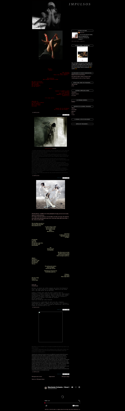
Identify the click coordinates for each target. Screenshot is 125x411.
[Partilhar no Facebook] (67, 115)
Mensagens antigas (65, 376)
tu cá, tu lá (74, 95)
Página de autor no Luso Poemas (78, 74)
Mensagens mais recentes (37, 376)
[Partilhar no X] (66, 115)
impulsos (82, 32)
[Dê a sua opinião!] (64, 115)
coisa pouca (74, 92)
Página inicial (52, 376)
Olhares (73, 108)
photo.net (73, 111)
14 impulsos (35, 371)
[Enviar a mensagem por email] (63, 115)
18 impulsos (35, 112)
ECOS (73, 85)
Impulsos (80, 4)
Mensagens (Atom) (40, 379)
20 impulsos (35, 307)
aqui (35, 284)
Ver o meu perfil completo (78, 41)
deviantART (54, 148)
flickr (73, 112)
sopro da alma (74, 84)
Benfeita (73, 101)
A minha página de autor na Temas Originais (81, 78)
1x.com (73, 114)
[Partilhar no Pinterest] (68, 115)
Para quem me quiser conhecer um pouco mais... (81, 76)
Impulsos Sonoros (75, 93)
